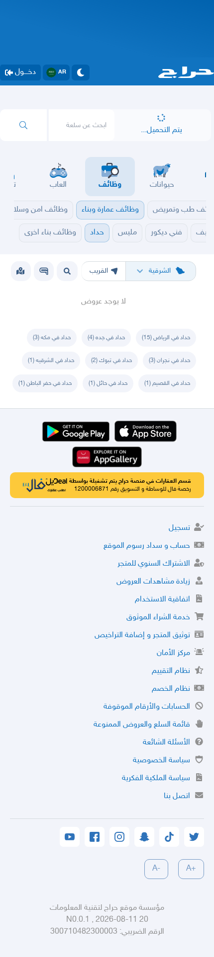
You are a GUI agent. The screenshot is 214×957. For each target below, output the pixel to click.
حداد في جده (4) (106, 337)
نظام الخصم (171, 689)
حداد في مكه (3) (52, 337)
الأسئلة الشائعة (166, 742)
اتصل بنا (177, 796)
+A (191, 869)
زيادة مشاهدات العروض (153, 582)
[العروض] (20, 271)
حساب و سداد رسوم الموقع (147, 546)
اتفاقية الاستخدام (162, 599)
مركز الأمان (173, 653)
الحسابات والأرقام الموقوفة (147, 707)
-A (156, 869)
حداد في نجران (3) (169, 360)
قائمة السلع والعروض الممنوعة (142, 725)
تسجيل (179, 528)
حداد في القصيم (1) (167, 383)
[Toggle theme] (81, 72)
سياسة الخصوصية (161, 760)
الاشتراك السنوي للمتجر (153, 564)
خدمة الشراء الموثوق (158, 617)
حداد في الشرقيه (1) (51, 360)
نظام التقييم (171, 671)
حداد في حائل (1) (108, 383)
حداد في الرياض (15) (166, 337)
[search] (23, 125)
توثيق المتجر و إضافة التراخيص (142, 635)
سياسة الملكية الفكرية (156, 778)
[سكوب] (44, 271)
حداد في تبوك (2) (111, 360)
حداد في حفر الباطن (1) (45, 383)
